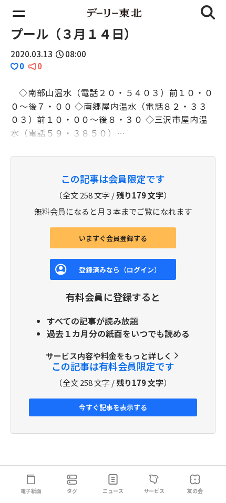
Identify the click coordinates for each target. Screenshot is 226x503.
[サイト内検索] (208, 12)
